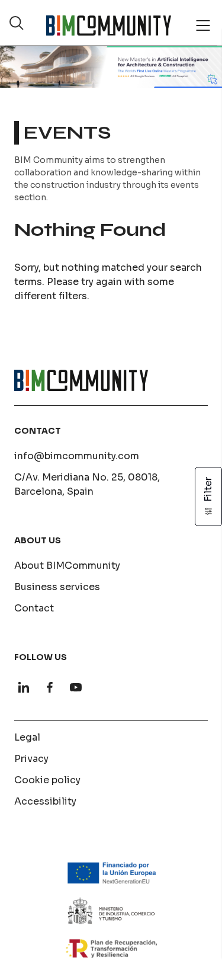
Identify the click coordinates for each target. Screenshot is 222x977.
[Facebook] (50, 687)
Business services (57, 587)
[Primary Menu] (203, 25)
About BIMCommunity (67, 565)
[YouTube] (76, 687)
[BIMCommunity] (108, 25)
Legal (27, 737)
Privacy (31, 758)
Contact (34, 608)
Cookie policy (47, 780)
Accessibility (45, 801)
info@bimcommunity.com (76, 456)
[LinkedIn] (24, 687)
